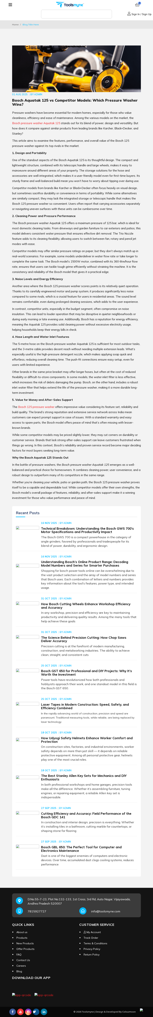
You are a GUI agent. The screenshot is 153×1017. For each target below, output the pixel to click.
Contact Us (23, 960)
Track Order (91, 937)
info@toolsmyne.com (105, 911)
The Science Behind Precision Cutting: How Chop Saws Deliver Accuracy (83, 639)
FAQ (18, 954)
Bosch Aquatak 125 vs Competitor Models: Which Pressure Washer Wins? (75, 102)
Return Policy (91, 954)
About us (21, 932)
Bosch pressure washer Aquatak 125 (36, 123)
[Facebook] (12, 1012)
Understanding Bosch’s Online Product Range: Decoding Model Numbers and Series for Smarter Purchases (84, 563)
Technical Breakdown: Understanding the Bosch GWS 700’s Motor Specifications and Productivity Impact (87, 530)
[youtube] (20, 1012)
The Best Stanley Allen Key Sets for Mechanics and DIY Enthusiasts (84, 777)
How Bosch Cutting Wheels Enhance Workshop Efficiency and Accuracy (85, 605)
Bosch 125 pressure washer (36, 407)
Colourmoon (129, 1011)
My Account (93, 932)
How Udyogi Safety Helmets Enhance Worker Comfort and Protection (87, 740)
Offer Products (25, 949)
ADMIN (38, 94)
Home (15, 24)
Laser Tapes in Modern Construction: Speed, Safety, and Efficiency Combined (85, 706)
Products (21, 937)
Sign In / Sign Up (141, 14)
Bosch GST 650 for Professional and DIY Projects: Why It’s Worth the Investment (86, 672)
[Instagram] (28, 1012)
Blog (19, 971)
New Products (25, 943)
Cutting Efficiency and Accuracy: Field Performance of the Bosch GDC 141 (86, 815)
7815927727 (37, 911)
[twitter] (36, 1012)
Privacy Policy (92, 949)
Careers (21, 965)
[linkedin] (44, 1012)
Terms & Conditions (95, 943)
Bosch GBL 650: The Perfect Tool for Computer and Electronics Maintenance (81, 849)
